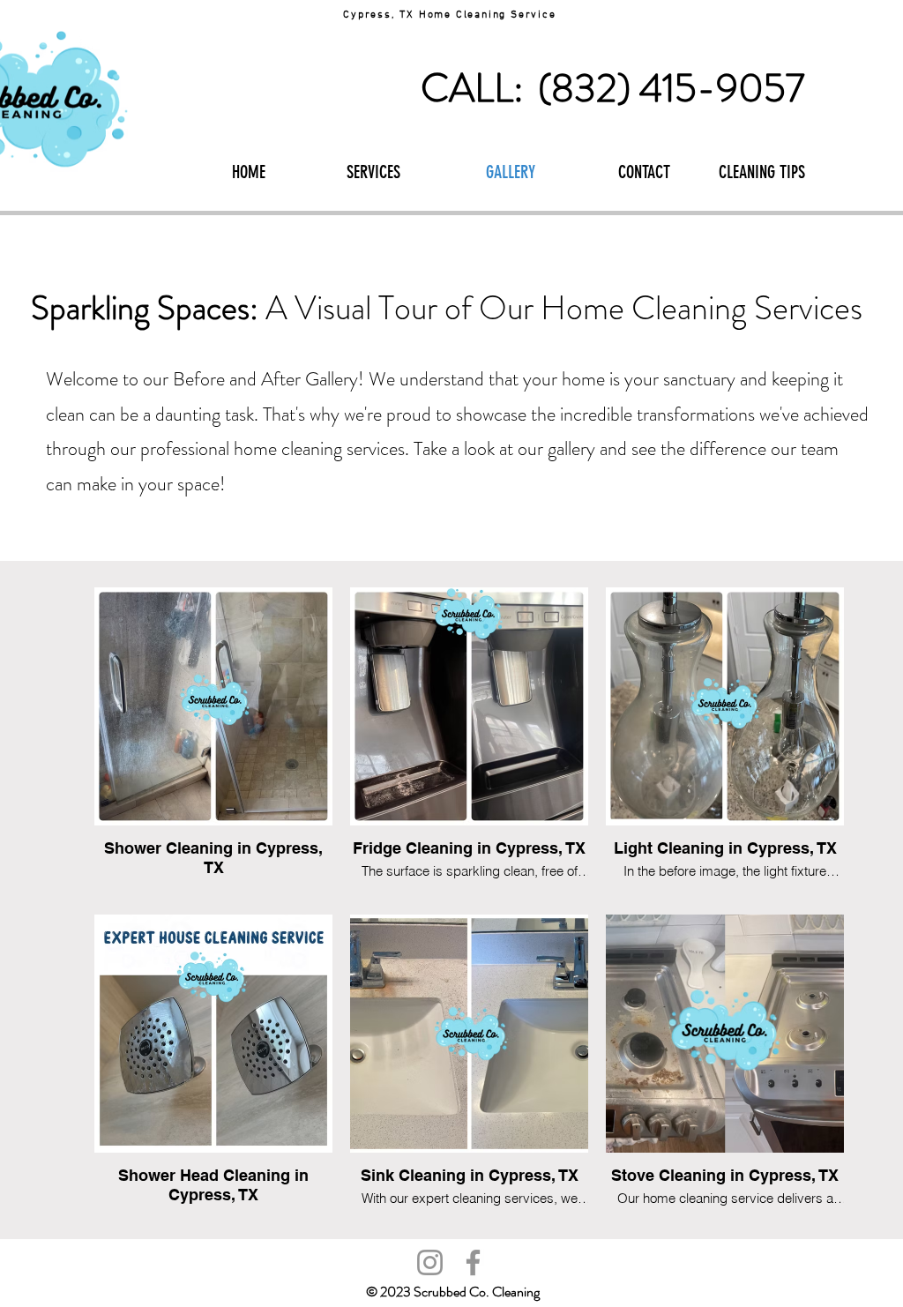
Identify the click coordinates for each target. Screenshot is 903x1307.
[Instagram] (430, 1262)
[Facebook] (473, 1262)
